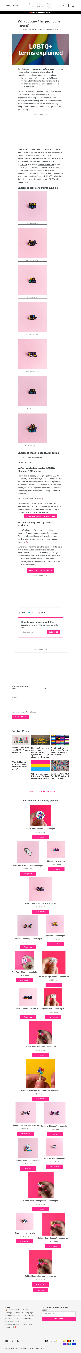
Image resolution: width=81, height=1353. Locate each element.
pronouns (24, 95)
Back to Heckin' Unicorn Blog (42, 792)
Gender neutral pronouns (31, 458)
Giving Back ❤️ (11, 1327)
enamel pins (26, 547)
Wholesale (27, 1318)
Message (15, 697)
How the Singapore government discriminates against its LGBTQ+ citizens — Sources (40, 752)
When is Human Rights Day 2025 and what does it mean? (19, 765)
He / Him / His (26, 463)
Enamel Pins (10, 1316)
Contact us (9, 1318)
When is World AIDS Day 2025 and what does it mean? (60, 776)
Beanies (26, 1310)
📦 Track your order (12, 1310)
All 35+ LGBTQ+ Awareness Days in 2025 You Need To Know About (59, 751)
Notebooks (22, 1316)
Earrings (8, 1313)
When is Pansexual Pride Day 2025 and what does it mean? (40, 776)
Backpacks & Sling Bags (24, 1313)
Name (14, 688)
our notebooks (35, 553)
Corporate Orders (12, 1321)
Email (44, 688)
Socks (31, 1316)
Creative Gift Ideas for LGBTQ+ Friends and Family (21, 750)
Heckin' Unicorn (15, 1348)
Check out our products (40, 570)
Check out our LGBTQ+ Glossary (40, 516)
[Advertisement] (12, 45)
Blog (18, 1318)
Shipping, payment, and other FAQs (18, 1324)
